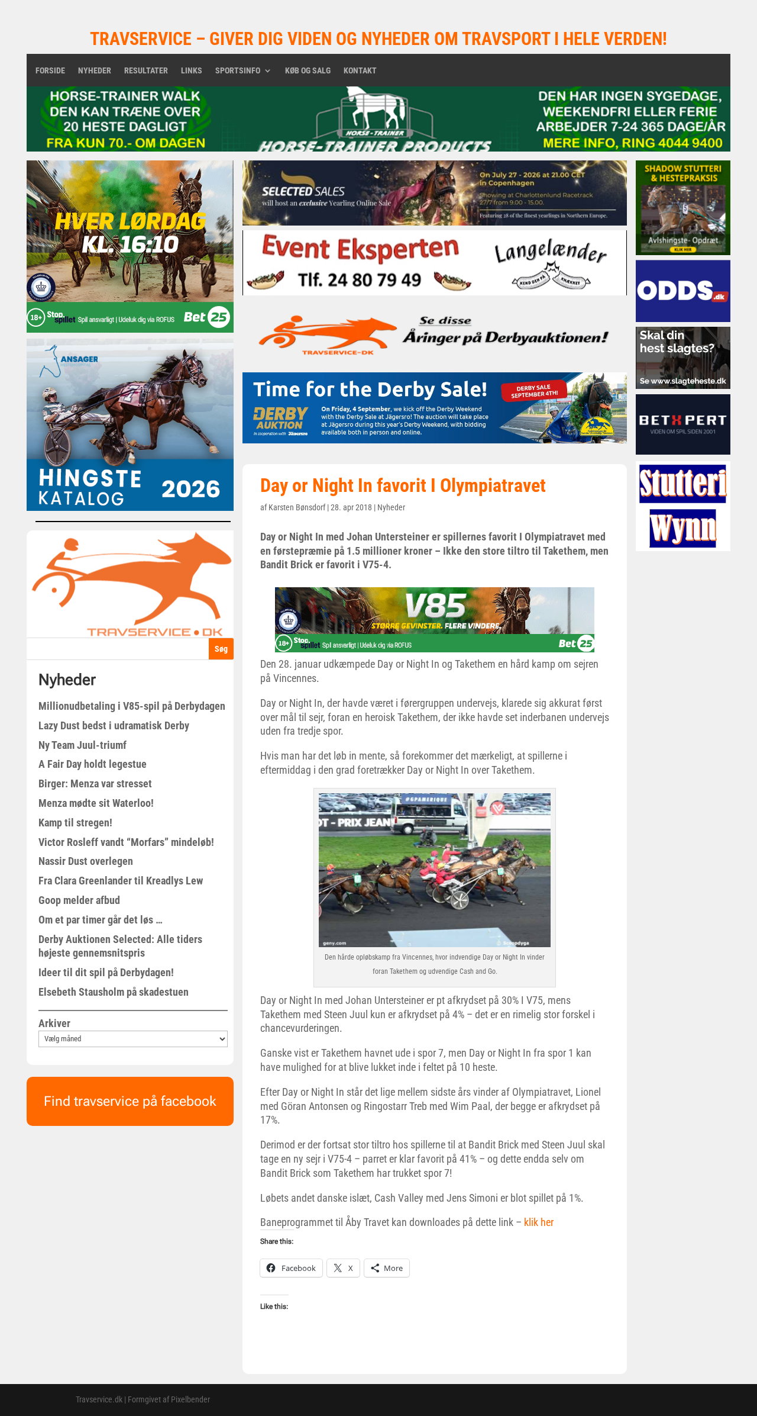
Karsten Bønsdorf (296, 507)
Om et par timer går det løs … (100, 919)
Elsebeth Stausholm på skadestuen (113, 992)
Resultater (146, 70)
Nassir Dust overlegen (85, 861)
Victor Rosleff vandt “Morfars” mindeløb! (126, 842)
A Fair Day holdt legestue (92, 764)
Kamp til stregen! (75, 822)
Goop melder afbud (79, 900)
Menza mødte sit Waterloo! (96, 803)
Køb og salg (308, 70)
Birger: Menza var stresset (95, 783)
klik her (539, 1222)
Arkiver (54, 1023)
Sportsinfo (237, 70)
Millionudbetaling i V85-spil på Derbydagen (131, 706)
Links (191, 70)
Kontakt (360, 70)
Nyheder (94, 70)
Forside (50, 70)
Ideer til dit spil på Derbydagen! (106, 972)
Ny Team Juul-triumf (82, 745)
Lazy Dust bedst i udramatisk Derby (113, 725)
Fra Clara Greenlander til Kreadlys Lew (120, 880)
